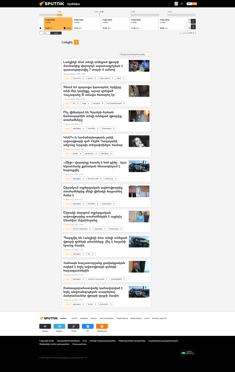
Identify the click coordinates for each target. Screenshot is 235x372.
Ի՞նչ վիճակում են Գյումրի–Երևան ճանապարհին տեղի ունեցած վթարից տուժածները (92, 116)
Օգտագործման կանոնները (68, 341)
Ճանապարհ (104, 304)
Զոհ (74, 103)
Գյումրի (90, 304)
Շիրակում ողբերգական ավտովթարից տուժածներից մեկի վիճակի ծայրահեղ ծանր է (93, 191)
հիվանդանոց (106, 128)
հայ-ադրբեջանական (114, 103)
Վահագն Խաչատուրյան (96, 279)
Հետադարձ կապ (79, 344)
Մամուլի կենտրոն (159, 318)
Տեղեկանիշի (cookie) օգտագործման (54, 344)
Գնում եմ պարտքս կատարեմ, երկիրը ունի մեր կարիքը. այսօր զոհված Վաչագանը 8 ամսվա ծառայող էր (92, 91)
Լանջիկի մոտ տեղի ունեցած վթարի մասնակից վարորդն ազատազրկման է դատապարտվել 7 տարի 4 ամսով (93, 66)
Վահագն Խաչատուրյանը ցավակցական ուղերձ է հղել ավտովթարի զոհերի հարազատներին (94, 267)
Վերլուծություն (107, 318)
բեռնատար (109, 178)
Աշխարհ (94, 318)
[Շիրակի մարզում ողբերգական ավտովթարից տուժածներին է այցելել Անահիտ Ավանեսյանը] (139, 216)
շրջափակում (89, 153)
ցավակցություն (116, 279)
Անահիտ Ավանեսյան (80, 229)
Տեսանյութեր (136, 318)
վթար (119, 78)
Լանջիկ (67, 42)
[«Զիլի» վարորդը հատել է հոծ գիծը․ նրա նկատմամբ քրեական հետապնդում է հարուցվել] (139, 166)
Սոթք (84, 103)
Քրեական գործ (93, 178)
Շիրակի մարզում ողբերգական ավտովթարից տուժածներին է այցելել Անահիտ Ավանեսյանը (92, 216)
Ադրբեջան (96, 103)
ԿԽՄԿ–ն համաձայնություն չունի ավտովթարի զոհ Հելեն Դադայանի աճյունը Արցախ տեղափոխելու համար (93, 141)
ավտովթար (77, 128)
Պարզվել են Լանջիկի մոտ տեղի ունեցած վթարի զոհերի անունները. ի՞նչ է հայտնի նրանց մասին (95, 241)
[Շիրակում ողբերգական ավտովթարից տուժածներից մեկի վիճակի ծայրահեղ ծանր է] (139, 191)
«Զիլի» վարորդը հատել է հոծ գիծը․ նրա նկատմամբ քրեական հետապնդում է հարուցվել (95, 166)
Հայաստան (77, 78)
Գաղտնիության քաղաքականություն (163, 341)
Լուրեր (48, 22)
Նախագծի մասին (46, 341)
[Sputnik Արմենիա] (52, 7)
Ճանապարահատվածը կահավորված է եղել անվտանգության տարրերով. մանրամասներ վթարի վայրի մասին (93, 292)
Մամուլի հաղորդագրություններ (102, 341)
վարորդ (90, 78)
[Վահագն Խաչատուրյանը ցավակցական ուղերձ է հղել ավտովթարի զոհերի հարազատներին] (139, 267)
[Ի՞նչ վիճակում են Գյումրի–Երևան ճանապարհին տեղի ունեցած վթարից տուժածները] (139, 116)
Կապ (84, 341)
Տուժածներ (91, 128)
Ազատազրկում (105, 78)
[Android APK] (187, 352)
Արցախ (75, 153)
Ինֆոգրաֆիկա (122, 318)
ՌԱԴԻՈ (147, 318)
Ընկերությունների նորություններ (131, 341)
